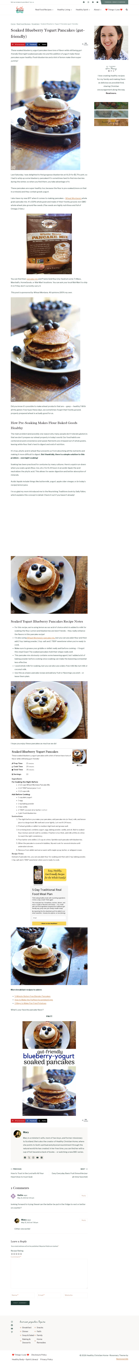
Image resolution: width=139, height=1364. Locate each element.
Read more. (111, 93)
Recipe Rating (17, 1251)
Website (69, 1295)
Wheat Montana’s (73, 198)
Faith (39, 1331)
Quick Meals (111, 106)
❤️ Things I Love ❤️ (113, 10)
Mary (26, 1132)
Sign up (31, 2)
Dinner (25, 1331)
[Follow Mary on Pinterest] (41, 1157)
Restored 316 (122, 1359)
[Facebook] (83, 2)
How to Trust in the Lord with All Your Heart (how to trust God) (27, 1173)
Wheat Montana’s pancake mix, (41, 638)
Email (41, 1295)
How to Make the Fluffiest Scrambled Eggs (34, 1000)
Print (80, 765)
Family (40, 1335)
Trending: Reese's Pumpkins (115, 2)
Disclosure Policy (39, 1355)
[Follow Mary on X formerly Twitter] (29, 1157)
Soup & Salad (28, 1335)
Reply (84, 1196)
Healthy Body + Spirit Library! (25, 1359)
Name (15, 1295)
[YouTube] (97, 2)
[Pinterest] (92, 2)
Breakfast (26, 1327)
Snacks (40, 1327)
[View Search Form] (126, 9)
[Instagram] (88, 2)
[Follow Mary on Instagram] (33, 1157)
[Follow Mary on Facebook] (25, 1157)
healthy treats (111, 114)
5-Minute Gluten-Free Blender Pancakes (32, 996)
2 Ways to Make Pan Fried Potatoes (30, 1003)
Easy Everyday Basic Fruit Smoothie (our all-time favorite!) (70, 1173)
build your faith (111, 122)
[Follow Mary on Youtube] (37, 1157)
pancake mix (32, 279)
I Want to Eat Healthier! (49, 923)
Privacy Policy (46, 1359)
